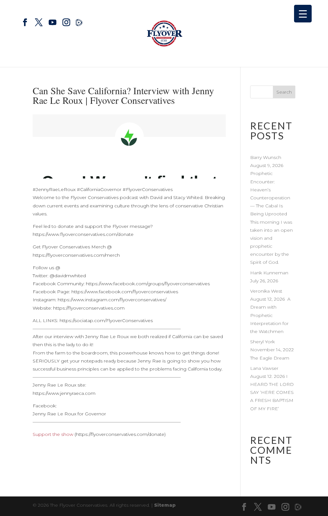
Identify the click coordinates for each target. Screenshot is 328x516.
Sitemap (165, 505)
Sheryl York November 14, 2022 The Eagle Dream (272, 350)
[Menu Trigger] (303, 13)
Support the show (53, 434)
